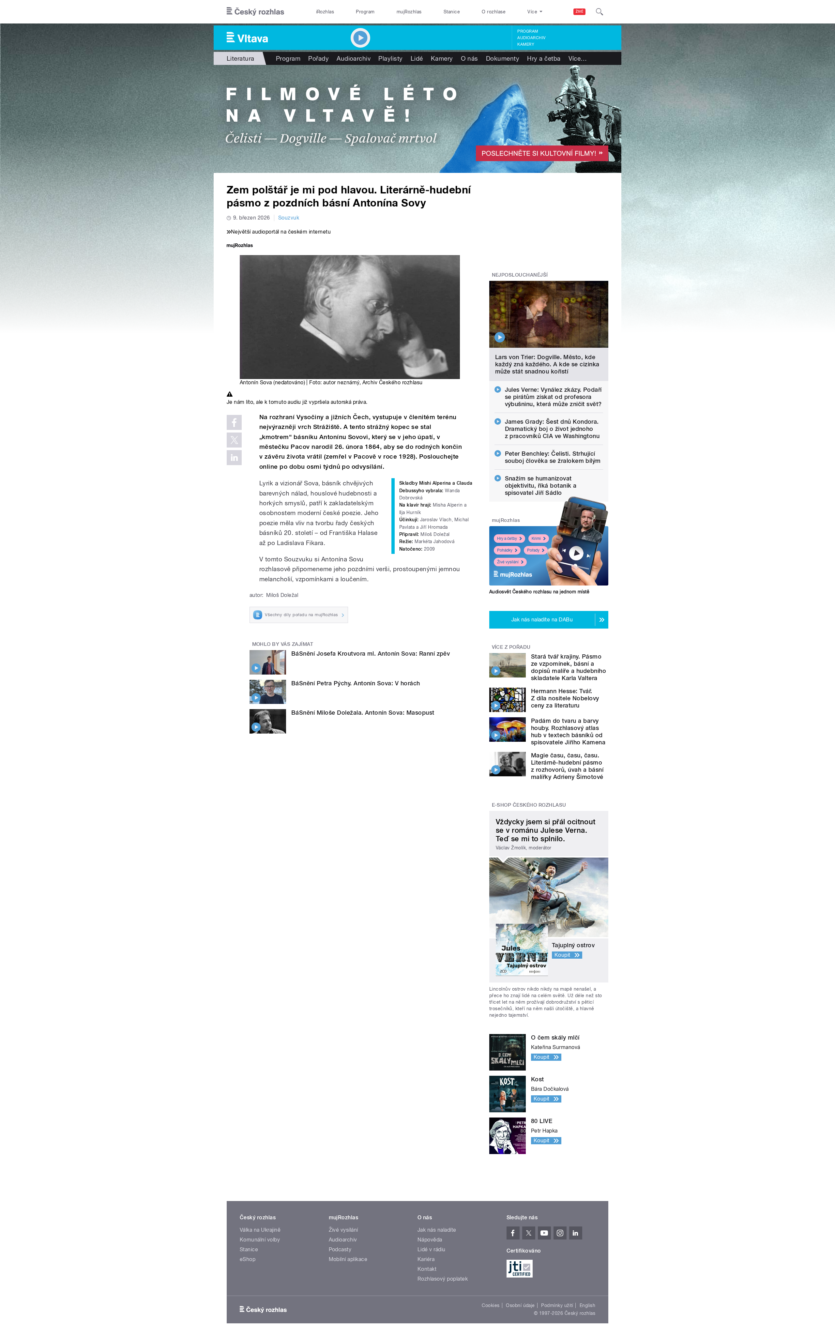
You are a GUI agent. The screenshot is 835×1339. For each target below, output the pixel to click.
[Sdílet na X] (234, 440)
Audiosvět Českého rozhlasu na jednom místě (539, 591)
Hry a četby (507, 538)
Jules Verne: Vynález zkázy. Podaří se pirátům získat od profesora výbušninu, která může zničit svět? (553, 396)
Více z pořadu (511, 647)
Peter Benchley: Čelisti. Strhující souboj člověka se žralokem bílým (553, 457)
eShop (247, 1259)
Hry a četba (543, 58)
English (587, 1305)
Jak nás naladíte (437, 1230)
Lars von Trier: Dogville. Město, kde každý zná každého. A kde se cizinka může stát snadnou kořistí (547, 364)
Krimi (536, 538)
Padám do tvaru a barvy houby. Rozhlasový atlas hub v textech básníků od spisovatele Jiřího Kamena (568, 731)
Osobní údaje (520, 1305)
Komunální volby (260, 1240)
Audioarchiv (531, 38)
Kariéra (426, 1259)
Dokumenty (502, 58)
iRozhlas (325, 11)
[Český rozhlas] (255, 11)
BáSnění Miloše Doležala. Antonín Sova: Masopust (362, 712)
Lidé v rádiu (432, 1249)
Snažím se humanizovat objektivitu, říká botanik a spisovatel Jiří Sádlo (541, 485)
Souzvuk (288, 218)
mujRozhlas (409, 11)
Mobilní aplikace (348, 1259)
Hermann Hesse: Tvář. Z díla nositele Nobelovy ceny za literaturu (565, 698)
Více (578, 58)
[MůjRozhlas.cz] (240, 246)
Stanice (452, 11)
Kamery (525, 44)
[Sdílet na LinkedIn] (234, 457)
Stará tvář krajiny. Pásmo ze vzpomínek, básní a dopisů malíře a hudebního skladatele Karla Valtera (568, 667)
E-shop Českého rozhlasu (529, 805)
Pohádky (504, 550)
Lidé (417, 58)
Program (365, 11)
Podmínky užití (557, 1305)
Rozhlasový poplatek (443, 1279)
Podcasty (340, 1249)
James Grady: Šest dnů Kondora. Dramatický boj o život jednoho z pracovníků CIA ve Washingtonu (552, 428)
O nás (469, 58)
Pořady (318, 58)
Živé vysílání (508, 562)
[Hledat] (599, 11)
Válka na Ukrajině (260, 1230)
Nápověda (430, 1240)
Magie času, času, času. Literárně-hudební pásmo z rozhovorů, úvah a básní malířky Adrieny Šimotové (567, 766)
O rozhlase (494, 11)
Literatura (240, 58)
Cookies (490, 1305)
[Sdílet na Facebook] (234, 422)
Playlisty (390, 58)
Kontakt (427, 1269)
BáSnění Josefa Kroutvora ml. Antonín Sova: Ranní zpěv (370, 653)
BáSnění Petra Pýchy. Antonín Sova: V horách (355, 683)
